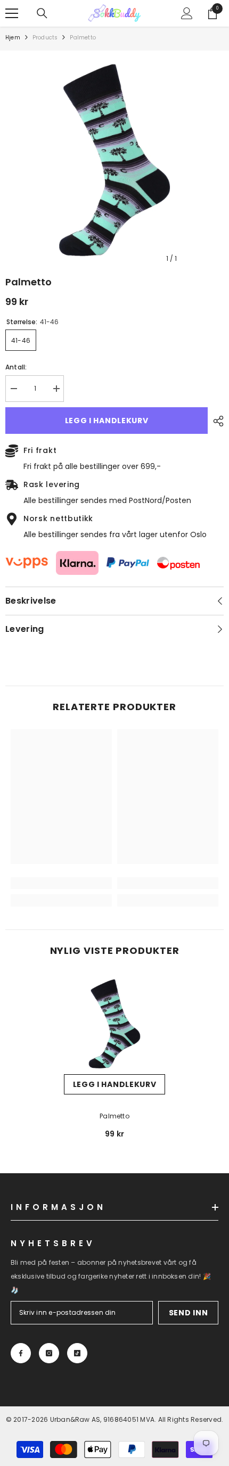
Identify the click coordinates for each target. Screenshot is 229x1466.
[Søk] (42, 13)
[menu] (11, 13)
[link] (61, 883)
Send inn (188, 1312)
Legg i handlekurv (107, 420)
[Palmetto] (114, 1023)
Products (45, 38)
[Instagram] (49, 1353)
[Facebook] (21, 1353)
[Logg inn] (187, 13)
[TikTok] (77, 1353)
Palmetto (114, 1116)
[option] (114, 160)
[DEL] (216, 421)
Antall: (16, 367)
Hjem (12, 38)
